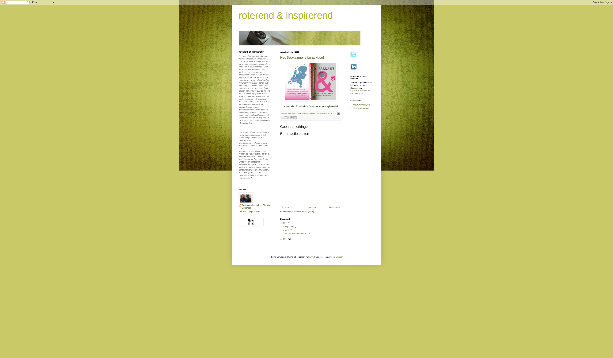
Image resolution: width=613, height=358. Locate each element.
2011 (285, 239)
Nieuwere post (287, 207)
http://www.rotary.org (361, 105)
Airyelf (312, 257)
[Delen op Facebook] (292, 117)
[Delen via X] (289, 117)
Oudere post (334, 207)
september (290, 227)
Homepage (311, 207)
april (287, 230)
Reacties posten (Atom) (304, 212)
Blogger (339, 257)
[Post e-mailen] (338, 113)
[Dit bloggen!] (286, 117)
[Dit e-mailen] (282, 117)
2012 (285, 223)
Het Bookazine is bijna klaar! (302, 57)
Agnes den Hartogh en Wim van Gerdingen (256, 206)
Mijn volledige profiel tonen (250, 211)
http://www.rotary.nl (361, 108)
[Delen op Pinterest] (295, 117)
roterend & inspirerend (286, 15)
